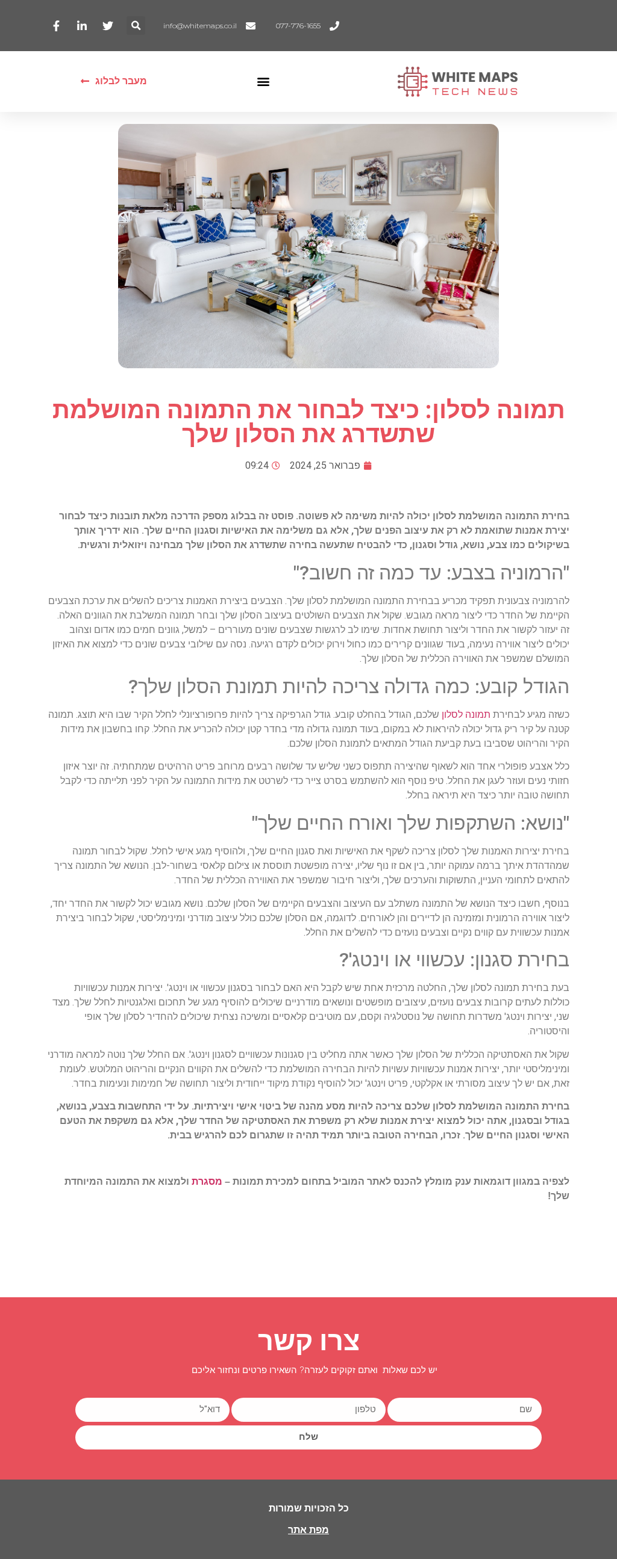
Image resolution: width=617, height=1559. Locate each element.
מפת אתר (308, 1530)
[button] (136, 25)
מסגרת (207, 1181)
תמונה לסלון (466, 714)
